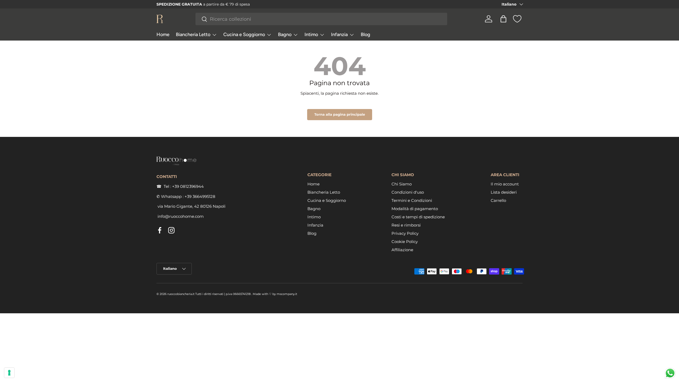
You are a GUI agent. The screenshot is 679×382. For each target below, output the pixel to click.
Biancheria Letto (193, 34)
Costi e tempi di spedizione (418, 216)
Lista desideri (504, 192)
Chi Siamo (401, 183)
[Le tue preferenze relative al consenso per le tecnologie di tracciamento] (9, 373)
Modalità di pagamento (414, 208)
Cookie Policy (404, 241)
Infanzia (339, 34)
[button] (503, 19)
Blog (365, 34)
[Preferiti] (517, 19)
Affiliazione (402, 249)
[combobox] (321, 19)
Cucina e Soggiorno (244, 34)
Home (162, 34)
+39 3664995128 (200, 196)
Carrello (498, 200)
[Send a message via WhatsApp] (670, 373)
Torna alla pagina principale (339, 114)
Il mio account (505, 183)
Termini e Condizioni (411, 200)
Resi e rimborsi (406, 225)
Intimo (311, 34)
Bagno (284, 34)
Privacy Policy (405, 233)
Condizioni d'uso (407, 192)
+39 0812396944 (188, 186)
